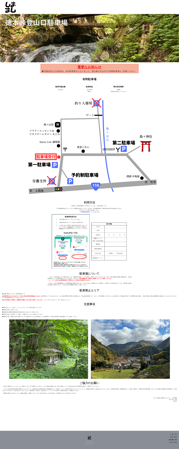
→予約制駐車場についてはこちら (89, 212)
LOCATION (173, 442)
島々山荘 (173, 437)
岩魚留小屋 (173, 439)
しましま (173, 434)
